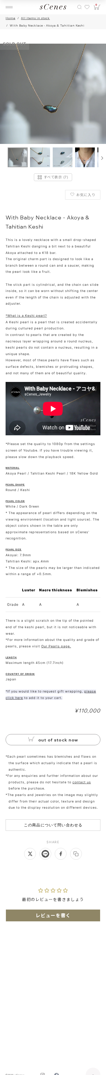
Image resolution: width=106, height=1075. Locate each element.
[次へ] (102, 158)
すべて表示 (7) (56, 177)
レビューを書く (53, 915)
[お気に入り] (86, 7)
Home (10, 18)
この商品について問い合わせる (53, 825)
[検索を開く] (79, 7)
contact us (81, 782)
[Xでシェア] (30, 854)
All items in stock (35, 18)
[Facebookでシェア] (61, 854)
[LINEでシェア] (45, 854)
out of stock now (57, 739)
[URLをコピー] (76, 854)
